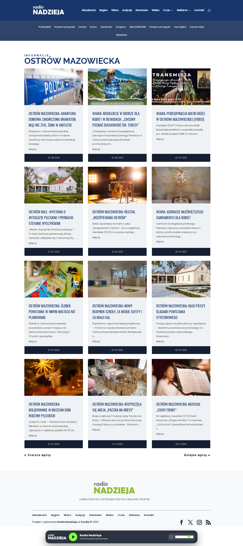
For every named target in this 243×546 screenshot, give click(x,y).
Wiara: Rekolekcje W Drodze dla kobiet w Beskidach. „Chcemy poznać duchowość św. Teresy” (116, 119)
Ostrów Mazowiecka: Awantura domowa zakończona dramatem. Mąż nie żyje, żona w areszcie (52, 119)
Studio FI (86, 522)
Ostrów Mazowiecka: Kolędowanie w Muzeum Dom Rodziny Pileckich (50, 409)
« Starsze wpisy (37, 455)
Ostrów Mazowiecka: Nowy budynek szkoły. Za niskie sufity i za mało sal (117, 311)
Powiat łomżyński (64, 27)
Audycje (127, 10)
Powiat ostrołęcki (159, 27)
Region (103, 10)
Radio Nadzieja (67, 522)
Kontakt (199, 10)
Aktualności (89, 10)
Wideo (155, 10)
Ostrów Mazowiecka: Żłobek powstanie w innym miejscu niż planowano (52, 311)
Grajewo (121, 27)
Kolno (93, 27)
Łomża (82, 27)
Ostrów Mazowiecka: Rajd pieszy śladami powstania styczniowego (180, 311)
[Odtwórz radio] (73, 537)
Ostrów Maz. (197, 27)
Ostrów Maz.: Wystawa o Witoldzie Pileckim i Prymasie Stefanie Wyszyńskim (51, 217)
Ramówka (142, 10)
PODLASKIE (45, 27)
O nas (166, 10)
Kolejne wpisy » (197, 455)
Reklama (182, 10)
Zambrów (106, 27)
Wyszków (121, 35)
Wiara (115, 10)
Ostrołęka (180, 27)
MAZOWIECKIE (138, 27)
